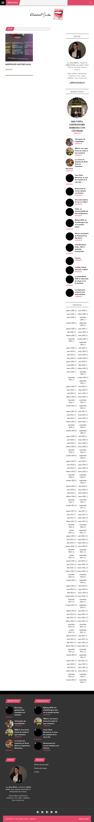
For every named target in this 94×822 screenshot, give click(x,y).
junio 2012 (70, 639)
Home (10, 29)
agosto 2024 (70, 348)
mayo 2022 (82, 390)
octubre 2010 (70, 680)
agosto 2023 (70, 361)
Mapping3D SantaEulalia (18, 64)
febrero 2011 (70, 671)
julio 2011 (81, 661)
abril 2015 (70, 568)
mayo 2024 (82, 351)
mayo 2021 (82, 415)
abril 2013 (70, 617)
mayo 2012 (81, 639)
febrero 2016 (70, 546)
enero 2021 (82, 422)
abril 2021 (70, 418)
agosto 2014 (70, 586)
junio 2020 (70, 440)
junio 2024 (70, 351)
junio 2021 (70, 415)
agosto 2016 (70, 536)
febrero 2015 (70, 571)
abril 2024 (70, 355)
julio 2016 (81, 536)
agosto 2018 (70, 486)
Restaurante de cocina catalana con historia (80, 191)
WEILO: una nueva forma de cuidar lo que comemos (81, 151)
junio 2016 (70, 539)
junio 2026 (81, 310)
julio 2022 (82, 386)
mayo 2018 (82, 489)
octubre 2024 (81, 339)
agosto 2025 (70, 329)
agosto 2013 (70, 611)
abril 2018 (70, 493)
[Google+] (47, 813)
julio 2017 (82, 511)
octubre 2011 (70, 655)
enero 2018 (82, 496)
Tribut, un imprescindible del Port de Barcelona (81, 211)
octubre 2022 (81, 377)
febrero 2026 (82, 314)
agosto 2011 (70, 661)
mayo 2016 (81, 539)
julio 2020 (82, 436)
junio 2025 (81, 329)
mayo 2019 (82, 465)
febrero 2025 (70, 335)
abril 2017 (70, 518)
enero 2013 (81, 621)
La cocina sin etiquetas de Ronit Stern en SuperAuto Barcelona (77, 164)
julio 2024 (82, 348)
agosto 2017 (70, 511)
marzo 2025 (82, 332)
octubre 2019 (70, 455)
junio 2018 (70, 489)
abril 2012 (70, 642)
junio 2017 (70, 514)
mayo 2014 (82, 589)
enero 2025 (82, 335)
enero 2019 (82, 471)
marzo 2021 (82, 418)
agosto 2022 (70, 386)
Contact (36, 772)
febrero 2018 (70, 496)
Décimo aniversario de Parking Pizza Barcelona (82, 236)
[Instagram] (56, 813)
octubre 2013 (70, 605)
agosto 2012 (70, 636)
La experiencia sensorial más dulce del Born (80, 292)
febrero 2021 (70, 422)
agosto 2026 (70, 310)
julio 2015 (81, 561)
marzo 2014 (82, 593)
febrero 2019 (70, 471)
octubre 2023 (81, 358)
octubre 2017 (70, 505)
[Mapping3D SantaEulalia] (19, 61)
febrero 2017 (70, 521)
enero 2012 (81, 646)
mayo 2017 (82, 514)
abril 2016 (70, 543)
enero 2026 (70, 317)
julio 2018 (82, 486)
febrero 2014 (70, 596)
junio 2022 (70, 390)
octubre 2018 (70, 480)
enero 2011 (81, 671)
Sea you (78, 258)
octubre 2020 (70, 431)
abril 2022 (70, 393)
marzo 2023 (70, 368)
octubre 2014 (70, 580)
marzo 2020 (82, 443)
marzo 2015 (81, 568)
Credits (32, 819)
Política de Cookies (40, 768)
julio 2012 (82, 636)
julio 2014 (82, 586)
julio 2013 (81, 611)
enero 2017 (82, 521)
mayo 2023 (70, 365)
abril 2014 (70, 593)
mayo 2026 (70, 314)
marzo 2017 (82, 518)
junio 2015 (70, 564)
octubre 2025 (70, 323)
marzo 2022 (82, 393)
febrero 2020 (70, 446)
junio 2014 (70, 589)
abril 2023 (82, 365)
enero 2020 (82, 446)
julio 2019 (82, 461)
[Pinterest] (51, 813)
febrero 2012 (70, 646)
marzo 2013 (81, 617)
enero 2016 (82, 546)
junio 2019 (70, 465)
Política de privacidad (41, 764)
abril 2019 (70, 468)
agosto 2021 (70, 411)
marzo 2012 (81, 642)
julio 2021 (82, 411)
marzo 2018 (82, 493)
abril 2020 (70, 443)
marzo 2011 (82, 667)
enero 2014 (81, 596)
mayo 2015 (81, 564)
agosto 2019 (70, 461)
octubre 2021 (70, 406)
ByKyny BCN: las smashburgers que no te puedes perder (51, 710)
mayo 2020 (82, 440)
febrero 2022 (70, 397)
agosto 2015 (70, 561)
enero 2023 (70, 372)
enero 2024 (70, 358)
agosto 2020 (70, 436)
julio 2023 (82, 361)
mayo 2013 (81, 614)
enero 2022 (82, 397)
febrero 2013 (70, 621)
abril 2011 (70, 667)
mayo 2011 (81, 664)
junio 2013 (70, 614)
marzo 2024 (82, 355)
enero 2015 (81, 571)
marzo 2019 (82, 468)
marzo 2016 (81, 543)
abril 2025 (70, 332)
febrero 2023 (82, 368)
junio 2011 (70, 664)
